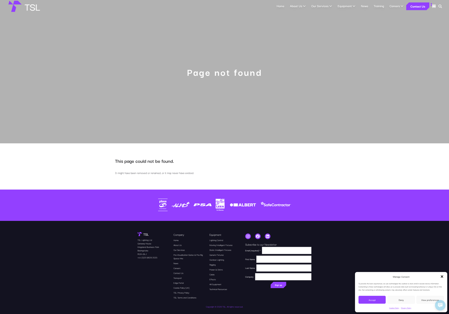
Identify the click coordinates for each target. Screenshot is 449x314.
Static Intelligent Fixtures (220, 250)
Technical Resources (218, 289)
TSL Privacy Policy (181, 292)
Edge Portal (178, 282)
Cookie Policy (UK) (181, 287)
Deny (401, 300)
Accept (372, 300)
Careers (176, 268)
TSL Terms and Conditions (184, 297)
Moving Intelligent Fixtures (221, 245)
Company (249, 276)
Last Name (250, 268)
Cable (212, 274)
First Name (250, 259)
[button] (442, 276)
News (364, 6)
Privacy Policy (406, 307)
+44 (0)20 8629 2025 (147, 257)
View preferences (430, 300)
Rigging (212, 264)
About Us (177, 245)
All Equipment (215, 284)
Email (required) (252, 250)
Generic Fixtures (216, 254)
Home (280, 6)
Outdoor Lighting (216, 259)
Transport (177, 278)
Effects (212, 279)
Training (379, 6)
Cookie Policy (394, 307)
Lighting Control (216, 240)
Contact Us (417, 6)
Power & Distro (216, 269)
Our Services (179, 250)
